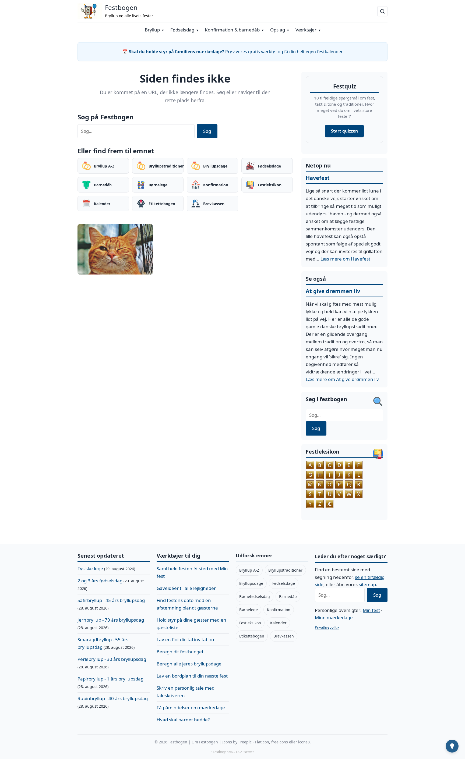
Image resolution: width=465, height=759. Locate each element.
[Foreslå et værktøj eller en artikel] (452, 746)
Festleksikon (250, 622)
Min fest (371, 610)
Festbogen (121, 7)
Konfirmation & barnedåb (232, 30)
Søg (207, 131)
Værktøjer (305, 30)
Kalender (278, 622)
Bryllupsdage (251, 583)
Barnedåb (288, 596)
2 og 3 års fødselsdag (100, 581)
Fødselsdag (182, 30)
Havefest (318, 177)
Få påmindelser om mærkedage (191, 707)
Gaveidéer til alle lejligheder (186, 588)
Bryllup (152, 30)
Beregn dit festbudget (180, 651)
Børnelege (248, 609)
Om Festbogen (205, 741)
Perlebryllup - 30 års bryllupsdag (112, 659)
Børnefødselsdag (254, 596)
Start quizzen (344, 131)
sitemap (367, 584)
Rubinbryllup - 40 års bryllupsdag (113, 698)
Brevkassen (283, 636)
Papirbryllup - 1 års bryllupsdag (110, 679)
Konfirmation (278, 609)
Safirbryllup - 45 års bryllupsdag (111, 600)
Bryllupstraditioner (285, 570)
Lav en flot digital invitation (185, 639)
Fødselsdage (283, 583)
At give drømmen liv (333, 291)
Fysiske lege (90, 568)
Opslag (277, 30)
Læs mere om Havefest (345, 259)
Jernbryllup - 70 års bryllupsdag (111, 620)
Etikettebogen (251, 636)
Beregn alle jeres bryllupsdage (189, 664)
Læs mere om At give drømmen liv (342, 379)
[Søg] (382, 11)
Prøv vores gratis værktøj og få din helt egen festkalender (232, 52)
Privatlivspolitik (327, 627)
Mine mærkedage (334, 617)
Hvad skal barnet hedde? (183, 720)
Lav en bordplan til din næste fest (192, 676)
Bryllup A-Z (249, 570)
